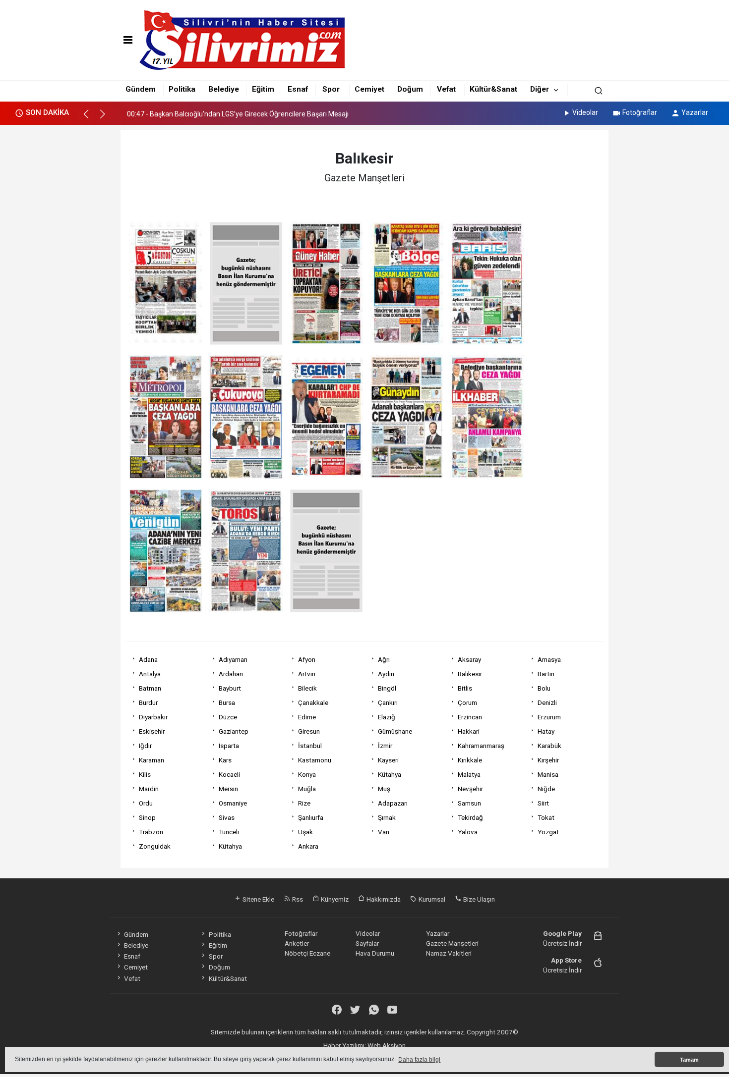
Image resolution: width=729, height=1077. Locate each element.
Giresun (309, 731)
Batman (150, 688)
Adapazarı (393, 803)
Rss (297, 899)
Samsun (469, 803)
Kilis (145, 774)
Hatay (546, 731)
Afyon (306, 659)
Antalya (150, 674)
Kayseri (388, 760)
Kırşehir (548, 760)
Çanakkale (313, 702)
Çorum (467, 702)
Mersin (228, 789)
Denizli (547, 702)
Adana (148, 659)
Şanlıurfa (310, 817)
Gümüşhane (395, 731)
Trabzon (151, 832)
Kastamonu (314, 760)
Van (383, 832)
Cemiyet (369, 89)
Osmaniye (233, 803)
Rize (304, 803)
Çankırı (388, 702)
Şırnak (387, 817)
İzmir (385, 746)
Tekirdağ (470, 817)
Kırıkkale (470, 760)
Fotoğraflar (639, 112)
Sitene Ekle (257, 899)
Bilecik (307, 688)
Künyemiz (334, 899)
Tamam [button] (689, 1060)
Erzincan (470, 717)
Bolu (544, 688)
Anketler (297, 943)
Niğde (546, 789)
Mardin (149, 789)
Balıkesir (470, 674)
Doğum (410, 89)
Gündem (140, 89)
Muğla (307, 789)
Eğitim (263, 89)
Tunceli (229, 832)
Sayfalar (367, 943)
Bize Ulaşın (478, 899)
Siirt (543, 803)
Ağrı (384, 659)
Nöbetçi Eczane (307, 953)
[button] (90, 118)
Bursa (227, 702)
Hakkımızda (383, 899)
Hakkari (469, 731)
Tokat (546, 817)
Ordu (146, 803)
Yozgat (548, 832)
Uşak (305, 832)
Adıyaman (233, 659)
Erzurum (549, 717)
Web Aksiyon (386, 1045)
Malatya (469, 774)
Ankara (308, 846)
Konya (307, 774)
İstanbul (310, 746)
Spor (331, 89)
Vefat (446, 89)
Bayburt (230, 688)
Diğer (539, 89)
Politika (182, 89)
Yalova (468, 832)
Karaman (151, 760)
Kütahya (389, 774)
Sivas (227, 817)
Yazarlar (694, 112)
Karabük (549, 746)
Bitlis (465, 688)
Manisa (548, 774)
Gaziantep (233, 731)
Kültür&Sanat (493, 89)
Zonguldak (155, 846)
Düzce (228, 717)
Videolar (585, 112)
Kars (225, 760)
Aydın (386, 674)
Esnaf (298, 89)
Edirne (307, 717)
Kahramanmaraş (481, 746)
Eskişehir (152, 731)
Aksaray (469, 659)
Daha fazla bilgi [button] (419, 1059)
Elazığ (386, 717)
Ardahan (231, 674)
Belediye (223, 89)
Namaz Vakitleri (449, 953)
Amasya (549, 659)
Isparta (229, 746)
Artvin (306, 674)
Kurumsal (431, 899)
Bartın (546, 674)
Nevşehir (470, 789)
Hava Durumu (375, 953)
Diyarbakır (153, 717)
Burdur (148, 702)
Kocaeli (229, 774)
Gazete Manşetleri (452, 943)
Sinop (147, 817)
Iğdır (145, 746)
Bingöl (387, 688)
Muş (384, 789)
